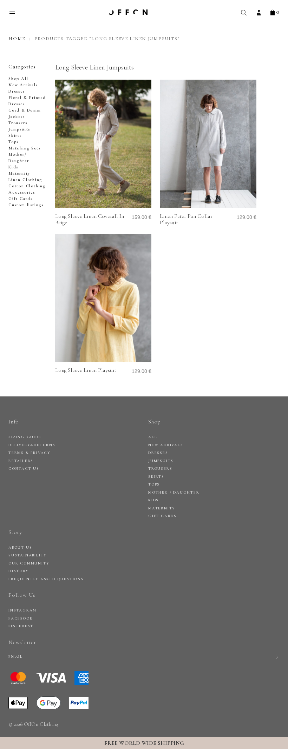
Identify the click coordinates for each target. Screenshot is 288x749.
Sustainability (27, 555)
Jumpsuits (19, 129)
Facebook (20, 618)
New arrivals (165, 445)
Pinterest (20, 626)
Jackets (16, 116)
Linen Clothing (25, 179)
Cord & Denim (24, 110)
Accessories (21, 192)
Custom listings (26, 204)
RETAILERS (20, 461)
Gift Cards (20, 198)
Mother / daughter (173, 492)
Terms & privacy (29, 452)
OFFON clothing (128, 12)
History (18, 571)
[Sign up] (277, 657)
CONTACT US (23, 468)
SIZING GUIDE (24, 437)
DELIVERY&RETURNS (31, 445)
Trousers (17, 122)
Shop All (18, 78)
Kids (13, 167)
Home (16, 38)
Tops (13, 141)
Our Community (28, 563)
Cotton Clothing (27, 185)
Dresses (16, 91)
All (152, 437)
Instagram (22, 610)
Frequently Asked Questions (46, 579)
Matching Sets (24, 148)
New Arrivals (23, 84)
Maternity (19, 173)
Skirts (15, 135)
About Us (20, 547)
